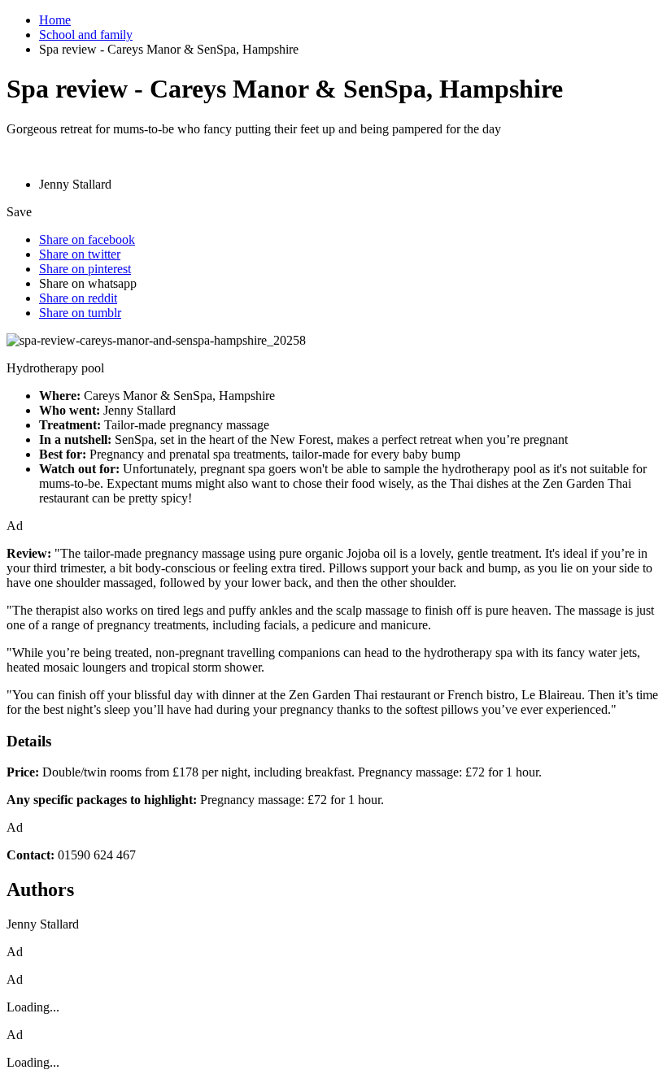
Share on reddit (78, 298)
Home (55, 20)
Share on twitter (79, 254)
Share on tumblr (80, 313)
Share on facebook (87, 239)
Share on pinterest (85, 269)
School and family (86, 34)
